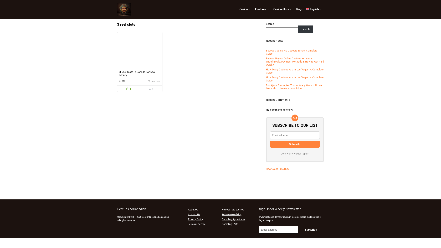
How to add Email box (277, 169)
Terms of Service (197, 224)
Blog (298, 9)
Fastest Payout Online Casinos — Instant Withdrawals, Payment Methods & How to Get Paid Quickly (295, 61)
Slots (122, 81)
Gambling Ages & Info (233, 219)
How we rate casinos (233, 209)
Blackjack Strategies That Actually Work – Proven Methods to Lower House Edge (294, 87)
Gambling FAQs (230, 224)
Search (270, 23)
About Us (193, 209)
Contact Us (194, 214)
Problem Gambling (232, 214)
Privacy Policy (195, 219)
